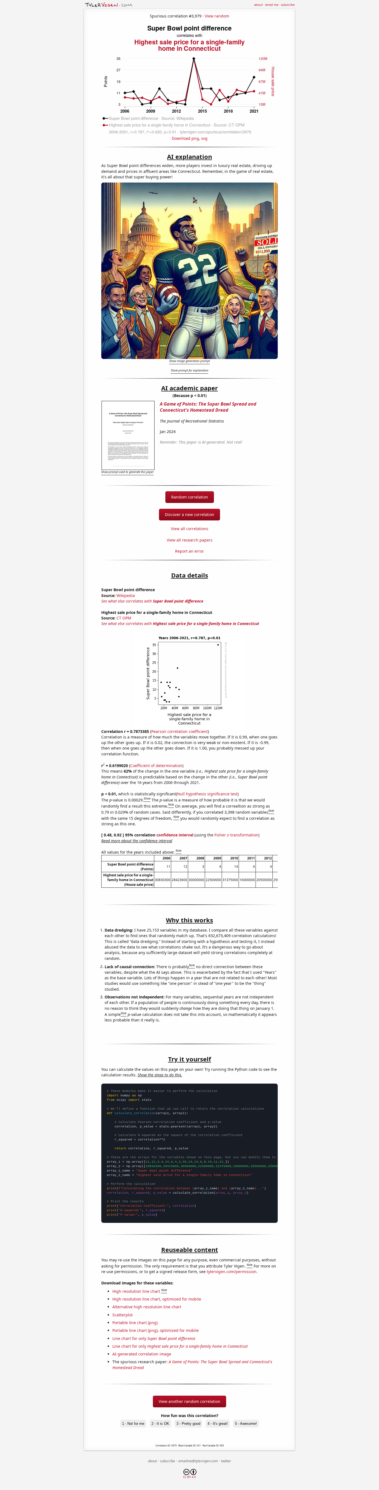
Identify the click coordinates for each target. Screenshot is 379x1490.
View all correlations (189, 528)
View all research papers (190, 540)
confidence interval (174, 835)
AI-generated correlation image (141, 1354)
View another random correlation (189, 1401)
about (258, 4)
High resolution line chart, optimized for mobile (156, 1299)
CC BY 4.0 (189, 1477)
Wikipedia (126, 595)
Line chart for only (153, 1338)
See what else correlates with (152, 601)
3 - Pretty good (188, 1423)
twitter (226, 1461)
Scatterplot (122, 1314)
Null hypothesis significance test (207, 793)
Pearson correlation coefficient (179, 731)
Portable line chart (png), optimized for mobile (155, 1330)
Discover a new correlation (189, 514)
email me (271, 4)
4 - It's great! (218, 1423)
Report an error (189, 551)
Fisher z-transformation (236, 835)
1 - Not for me (133, 1423)
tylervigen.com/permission (231, 1271)
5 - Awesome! (246, 1423)
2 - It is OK (160, 1423)
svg (204, 138)
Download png (185, 138)
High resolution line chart (136, 1291)
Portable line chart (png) (135, 1322)
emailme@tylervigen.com (198, 1461)
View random (217, 16)
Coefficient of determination (156, 765)
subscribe (288, 4)
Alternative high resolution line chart (146, 1306)
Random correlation (189, 497)
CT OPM (124, 618)
